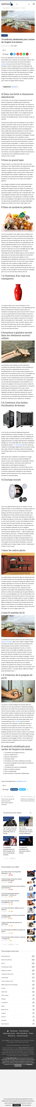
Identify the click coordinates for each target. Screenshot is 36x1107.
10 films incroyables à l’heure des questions (27, 800)
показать (14, 86)
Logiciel (3, 1013)
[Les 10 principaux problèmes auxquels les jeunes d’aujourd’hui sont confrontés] (31, 932)
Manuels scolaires (6, 970)
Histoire (3, 1016)
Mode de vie (4, 1009)
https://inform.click (23, 1047)
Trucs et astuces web (7, 981)
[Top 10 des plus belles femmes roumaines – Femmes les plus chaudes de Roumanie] (31, 939)
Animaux (3, 1020)
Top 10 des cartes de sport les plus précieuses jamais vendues (7, 801)
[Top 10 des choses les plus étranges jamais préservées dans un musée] (10, 821)
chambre (18, 721)
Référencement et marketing (9, 984)
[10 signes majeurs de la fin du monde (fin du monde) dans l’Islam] (31, 917)
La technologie (17, 445)
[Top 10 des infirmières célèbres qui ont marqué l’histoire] (31, 910)
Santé (2, 1006)
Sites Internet (5, 1024)
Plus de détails (26, 1105)
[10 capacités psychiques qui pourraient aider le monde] (26, 841)
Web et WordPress (6, 960)
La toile (3, 988)
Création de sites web (7, 974)
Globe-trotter (4, 995)
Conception (4, 1002)
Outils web (4, 992)
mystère (3, 64)
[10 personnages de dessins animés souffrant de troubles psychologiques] (31, 881)
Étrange (4, 35)
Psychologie (4, 977)
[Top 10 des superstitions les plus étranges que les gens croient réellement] (26, 821)
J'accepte (16, 1105)
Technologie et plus (6, 967)
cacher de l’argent (6, 641)
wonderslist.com (21, 781)
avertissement (18, 1064)
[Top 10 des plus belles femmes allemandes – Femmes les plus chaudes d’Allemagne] (31, 895)
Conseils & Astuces (22, 1036)
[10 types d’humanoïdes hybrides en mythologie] (31, 924)
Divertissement (8, 817)
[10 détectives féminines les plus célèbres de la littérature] (31, 888)
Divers (3, 963)
